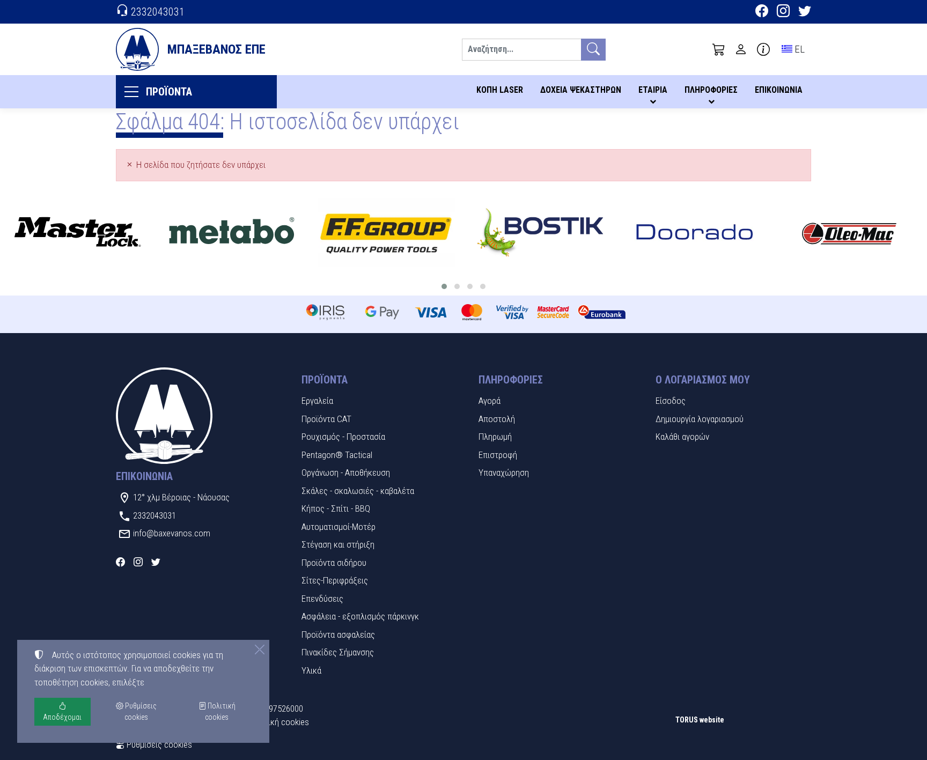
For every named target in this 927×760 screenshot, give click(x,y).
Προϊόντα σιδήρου (333, 562)
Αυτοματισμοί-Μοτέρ (338, 526)
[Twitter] (804, 12)
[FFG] (386, 232)
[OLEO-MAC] (849, 232)
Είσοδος (671, 400)
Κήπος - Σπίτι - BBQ (335, 508)
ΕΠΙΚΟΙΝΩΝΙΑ (779, 90)
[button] (719, 49)
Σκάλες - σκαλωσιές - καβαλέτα (357, 490)
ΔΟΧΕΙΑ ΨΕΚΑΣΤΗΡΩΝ (580, 90)
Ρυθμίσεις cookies (158, 744)
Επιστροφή (498, 454)
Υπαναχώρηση (504, 472)
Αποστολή (497, 419)
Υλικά (311, 670)
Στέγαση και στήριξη (337, 544)
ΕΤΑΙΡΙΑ (652, 90)
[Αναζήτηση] (593, 50)
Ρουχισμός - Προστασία (343, 436)
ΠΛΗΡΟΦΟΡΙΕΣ (711, 90)
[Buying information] (763, 49)
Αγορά (490, 400)
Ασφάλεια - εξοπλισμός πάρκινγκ (360, 616)
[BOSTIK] (540, 232)
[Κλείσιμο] (259, 649)
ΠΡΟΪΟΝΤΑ (169, 91)
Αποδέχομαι (62, 717)
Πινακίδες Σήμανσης (337, 652)
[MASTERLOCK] (77, 232)
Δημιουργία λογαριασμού (700, 419)
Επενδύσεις (322, 598)
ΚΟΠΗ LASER (499, 90)
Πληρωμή (495, 436)
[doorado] (694, 232)
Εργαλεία (317, 400)
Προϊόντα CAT (326, 419)
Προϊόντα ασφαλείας (338, 634)
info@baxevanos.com (171, 533)
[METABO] (231, 232)
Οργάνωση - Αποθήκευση (345, 472)
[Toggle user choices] (741, 49)
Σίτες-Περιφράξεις (334, 580)
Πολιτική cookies (278, 722)
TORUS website (699, 719)
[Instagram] (783, 12)
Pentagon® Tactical (336, 454)
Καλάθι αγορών (682, 436)
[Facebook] (761, 12)
